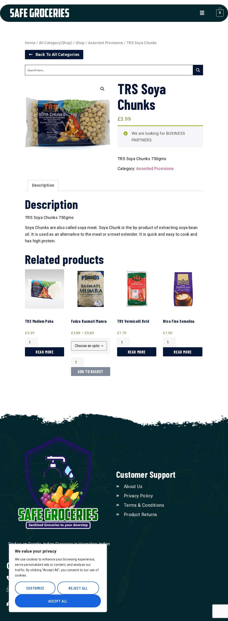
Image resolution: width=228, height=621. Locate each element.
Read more (44, 351)
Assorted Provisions (105, 43)
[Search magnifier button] (198, 70)
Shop (80, 43)
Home (30, 43)
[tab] (43, 185)
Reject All (78, 588)
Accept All (57, 601)
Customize (35, 588)
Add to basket (91, 371)
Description (43, 185)
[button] (202, 13)
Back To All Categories (56, 54)
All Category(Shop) (55, 43)
